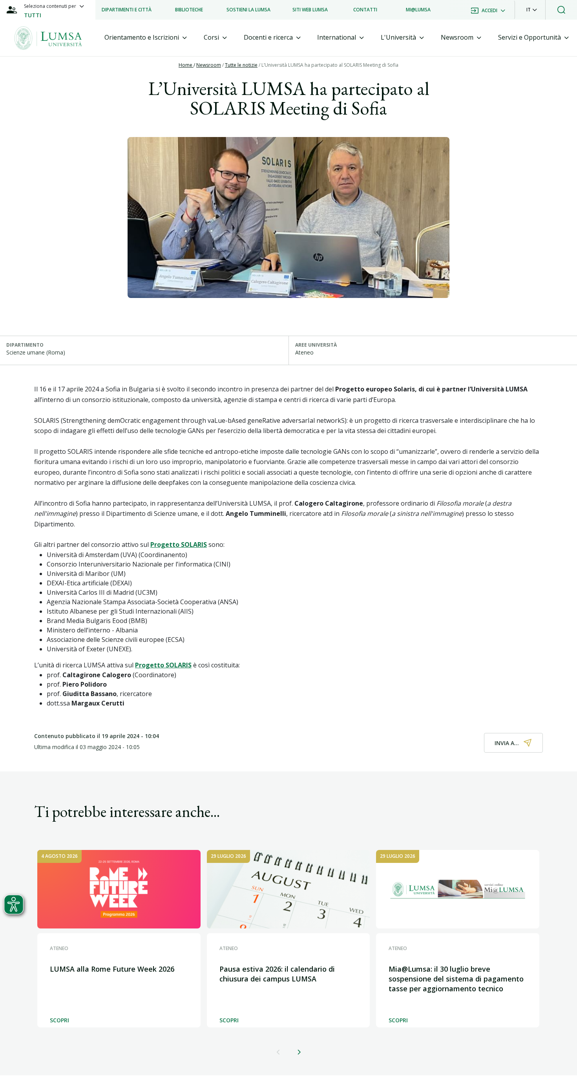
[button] (531, 10)
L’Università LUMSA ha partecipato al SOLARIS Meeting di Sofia (329, 65)
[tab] (145, 37)
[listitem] (126, 10)
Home (186, 65)
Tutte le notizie (241, 65)
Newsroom (208, 65)
